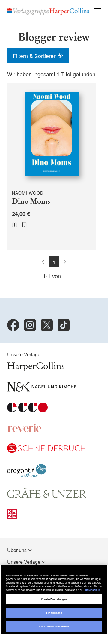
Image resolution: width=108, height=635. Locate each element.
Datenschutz (92, 589)
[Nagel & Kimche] (41, 389)
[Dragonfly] (26, 475)
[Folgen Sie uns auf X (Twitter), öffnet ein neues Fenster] (47, 325)
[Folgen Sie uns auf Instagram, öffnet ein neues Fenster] (30, 325)
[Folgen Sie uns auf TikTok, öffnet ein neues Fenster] (64, 325)
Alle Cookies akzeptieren (54, 626)
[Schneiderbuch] (46, 451)
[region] (54, 600)
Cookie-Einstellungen (54, 599)
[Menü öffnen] (97, 10)
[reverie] (24, 430)
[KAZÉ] (12, 516)
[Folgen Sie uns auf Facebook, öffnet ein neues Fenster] (13, 325)
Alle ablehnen (54, 613)
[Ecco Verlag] (27, 410)
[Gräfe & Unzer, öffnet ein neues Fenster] (46, 496)
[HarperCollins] (35, 369)
